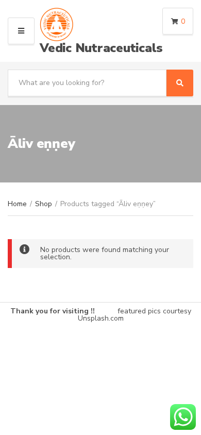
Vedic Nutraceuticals (101, 48)
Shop (43, 204)
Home (17, 204)
